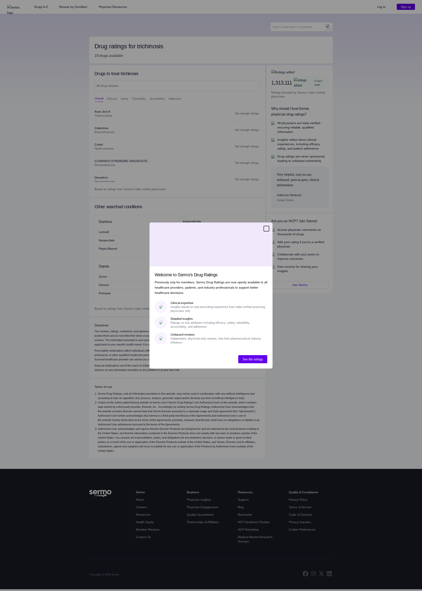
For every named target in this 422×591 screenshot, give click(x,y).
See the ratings (253, 359)
